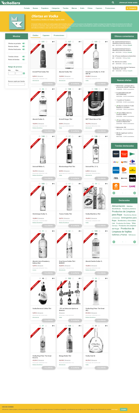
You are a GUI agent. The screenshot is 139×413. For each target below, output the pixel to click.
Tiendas (65, 8)
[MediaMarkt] (124, 186)
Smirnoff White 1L (39, 166)
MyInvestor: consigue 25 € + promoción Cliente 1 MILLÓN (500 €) (125, 86)
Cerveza (115, 226)
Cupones (99, 8)
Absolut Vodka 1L (38, 119)
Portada (27, 8)
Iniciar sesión (132, 2)
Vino (134, 223)
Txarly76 (130, 71)
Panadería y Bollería (129, 209)
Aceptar (123, 409)
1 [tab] (123, 193)
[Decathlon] (116, 170)
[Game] (132, 186)
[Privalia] (124, 178)
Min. (9, 70)
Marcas (74, 8)
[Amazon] (116, 154)
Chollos (35, 35)
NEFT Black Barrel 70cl (93, 119)
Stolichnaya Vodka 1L (40, 214)
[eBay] (116, 162)
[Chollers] (11, 2)
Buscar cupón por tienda (16, 81)
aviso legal (114, 409)
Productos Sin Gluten (123, 223)
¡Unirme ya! (123, 2)
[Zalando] (124, 170)
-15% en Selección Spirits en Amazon (68, 309)
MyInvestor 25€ (121, 127)
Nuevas (35, 8)
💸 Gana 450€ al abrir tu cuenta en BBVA (124, 113)
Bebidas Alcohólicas (38, 128)
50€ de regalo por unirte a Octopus (124, 133)
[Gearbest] (132, 170)
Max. (17, 70)
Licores (34, 270)
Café (113, 223)
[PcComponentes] (124, 162)
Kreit (129, 58)
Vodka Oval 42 (90, 356)
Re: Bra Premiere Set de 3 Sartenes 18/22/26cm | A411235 (124, 68)
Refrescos (132, 235)
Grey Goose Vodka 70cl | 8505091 (67, 262)
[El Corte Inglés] (132, 154)
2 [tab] (126, 193)
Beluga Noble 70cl (65, 356)
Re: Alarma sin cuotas (120, 61)
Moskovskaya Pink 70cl (67, 166)
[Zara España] (116, 178)
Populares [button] (45, 8)
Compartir (132, 8)
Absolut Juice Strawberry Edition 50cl (41, 262)
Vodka (87, 80)
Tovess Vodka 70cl (65, 214)
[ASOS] (132, 178)
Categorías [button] (56, 8)
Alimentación (36, 80)
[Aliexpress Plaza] (124, 154)
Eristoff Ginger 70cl (65, 119)
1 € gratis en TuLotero (123, 100)
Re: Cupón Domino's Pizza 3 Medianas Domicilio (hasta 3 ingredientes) (122, 42)
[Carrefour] (132, 162)
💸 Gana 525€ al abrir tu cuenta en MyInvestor (124, 120)
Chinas (90, 8)
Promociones (110, 8)
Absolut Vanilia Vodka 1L (94, 261)
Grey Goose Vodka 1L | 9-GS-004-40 (95, 72)
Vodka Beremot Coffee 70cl (42, 308)
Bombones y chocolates (127, 221)
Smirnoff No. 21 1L (92, 166)
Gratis (82, 8)
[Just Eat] (116, 186)
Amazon (40, 76)
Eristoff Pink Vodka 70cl (41, 72)
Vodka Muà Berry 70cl (93, 214)
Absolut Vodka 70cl (65, 72)
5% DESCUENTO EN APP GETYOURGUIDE (123, 93)
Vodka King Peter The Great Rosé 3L (42, 357)
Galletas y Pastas (120, 235)
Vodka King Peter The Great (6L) (95, 309)
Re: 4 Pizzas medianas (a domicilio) (124, 56)
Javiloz (130, 63)
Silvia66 (130, 45)
